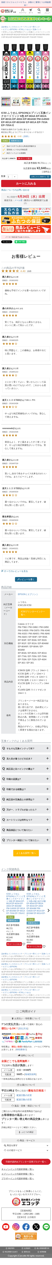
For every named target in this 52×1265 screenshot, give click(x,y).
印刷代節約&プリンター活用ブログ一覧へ (26, 1161)
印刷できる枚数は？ (16, 789)
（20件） (26, 136)
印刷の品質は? (13, 779)
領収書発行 (21, 1049)
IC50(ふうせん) (25, 29)
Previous (5, 68)
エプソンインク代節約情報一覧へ (17, 1174)
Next (47, 68)
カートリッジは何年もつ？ (19, 820)
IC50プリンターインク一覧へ (33, 613)
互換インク (37, 29)
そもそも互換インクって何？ (20, 748)
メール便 (18, 200)
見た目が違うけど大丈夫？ (19, 758)
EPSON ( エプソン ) (27, 594)
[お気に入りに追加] (23, 944)
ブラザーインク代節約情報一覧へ (17, 1178)
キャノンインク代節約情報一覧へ (17, 1169)
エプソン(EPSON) (10, 29)
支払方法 (23, 1028)
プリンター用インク (32, 27)
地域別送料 (30, 1074)
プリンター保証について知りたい (22, 840)
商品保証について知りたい (19, 830)
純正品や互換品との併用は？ (20, 799)
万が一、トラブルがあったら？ (21, 809)
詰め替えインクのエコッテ (11, 27)
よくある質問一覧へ (26, 853)
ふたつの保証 (27, 1132)
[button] (3, 910)
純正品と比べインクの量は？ (20, 769)
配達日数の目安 (24, 1095)
